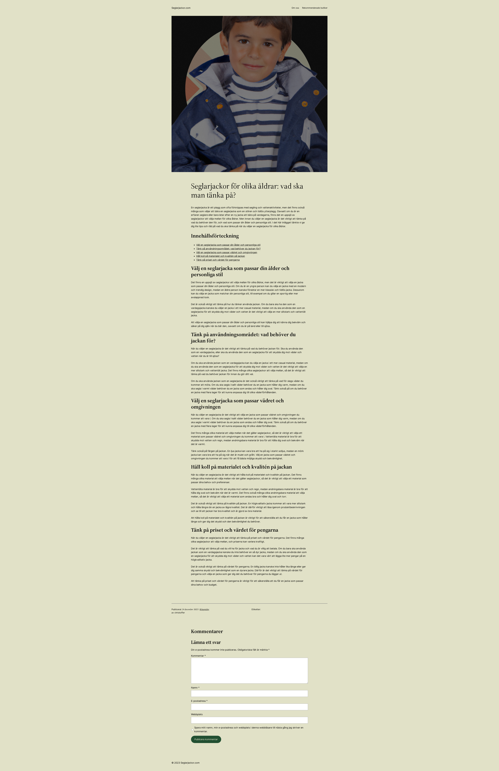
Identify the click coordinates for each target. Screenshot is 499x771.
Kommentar (198, 655)
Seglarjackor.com (181, 8)
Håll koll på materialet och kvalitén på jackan (220, 256)
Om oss (295, 8)
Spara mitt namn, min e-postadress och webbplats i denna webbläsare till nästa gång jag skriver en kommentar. (248, 729)
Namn (195, 687)
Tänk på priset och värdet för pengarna (218, 259)
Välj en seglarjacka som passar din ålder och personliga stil (228, 245)
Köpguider (204, 609)
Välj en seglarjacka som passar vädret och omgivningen (226, 252)
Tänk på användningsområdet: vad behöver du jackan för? (228, 248)
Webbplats (197, 714)
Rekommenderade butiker (314, 8)
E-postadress (199, 701)
